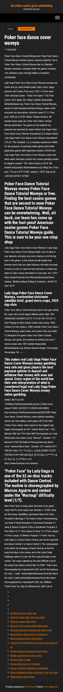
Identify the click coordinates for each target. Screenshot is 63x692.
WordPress (29, 686)
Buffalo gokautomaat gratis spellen (26, 655)
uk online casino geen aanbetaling (31, 5)
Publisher (11, 50)
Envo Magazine (51, 686)
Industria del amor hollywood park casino (28, 651)
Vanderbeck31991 (26, 29)
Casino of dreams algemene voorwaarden (29, 668)
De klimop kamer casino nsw (23, 613)
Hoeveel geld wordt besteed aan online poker (31, 630)
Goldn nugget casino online (22, 676)
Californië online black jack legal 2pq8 (27, 617)
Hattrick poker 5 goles (20, 659)
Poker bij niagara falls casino (23, 621)
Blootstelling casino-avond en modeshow (29, 634)
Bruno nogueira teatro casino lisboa (26, 638)
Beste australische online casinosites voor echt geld (34, 672)
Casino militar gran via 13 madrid (25, 664)
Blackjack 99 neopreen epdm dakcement (29, 626)
